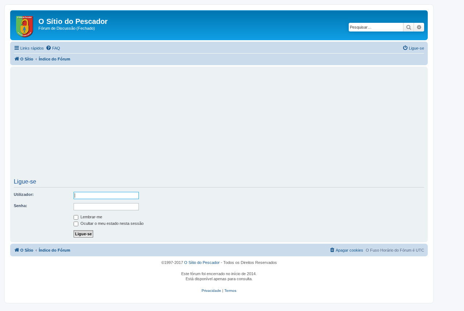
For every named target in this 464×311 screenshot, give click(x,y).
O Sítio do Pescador (202, 262)
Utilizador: (24, 194)
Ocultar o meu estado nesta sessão (111, 223)
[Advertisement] (219, 125)
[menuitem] (53, 48)
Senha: (20, 205)
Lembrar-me (90, 217)
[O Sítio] (25, 25)
